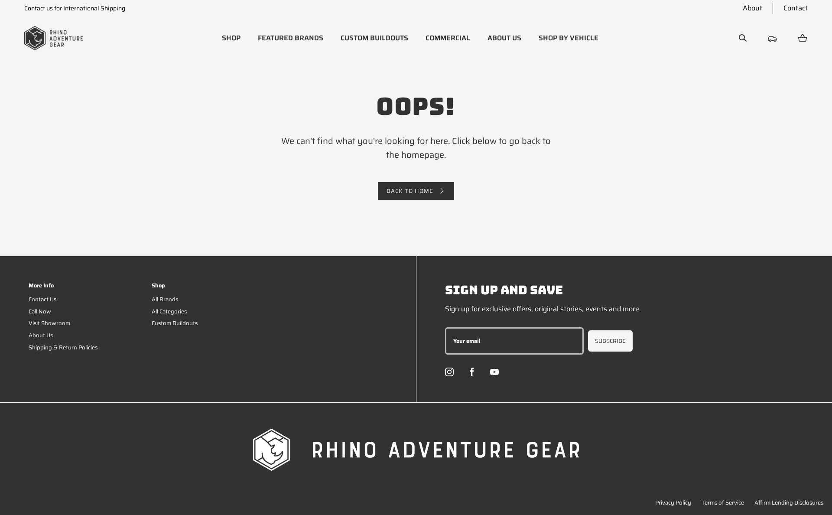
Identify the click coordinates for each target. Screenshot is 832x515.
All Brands (165, 299)
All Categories (169, 311)
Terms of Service (723, 502)
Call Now (40, 311)
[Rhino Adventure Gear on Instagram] (449, 372)
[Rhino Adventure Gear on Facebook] (472, 372)
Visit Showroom (49, 323)
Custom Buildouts (175, 323)
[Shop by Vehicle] (772, 38)
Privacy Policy (673, 502)
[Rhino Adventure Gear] (53, 38)
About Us (41, 335)
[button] (231, 38)
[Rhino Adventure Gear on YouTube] (494, 372)
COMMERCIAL (448, 38)
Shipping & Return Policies (63, 347)
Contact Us (42, 299)
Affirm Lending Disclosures (788, 502)
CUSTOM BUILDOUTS (374, 38)
